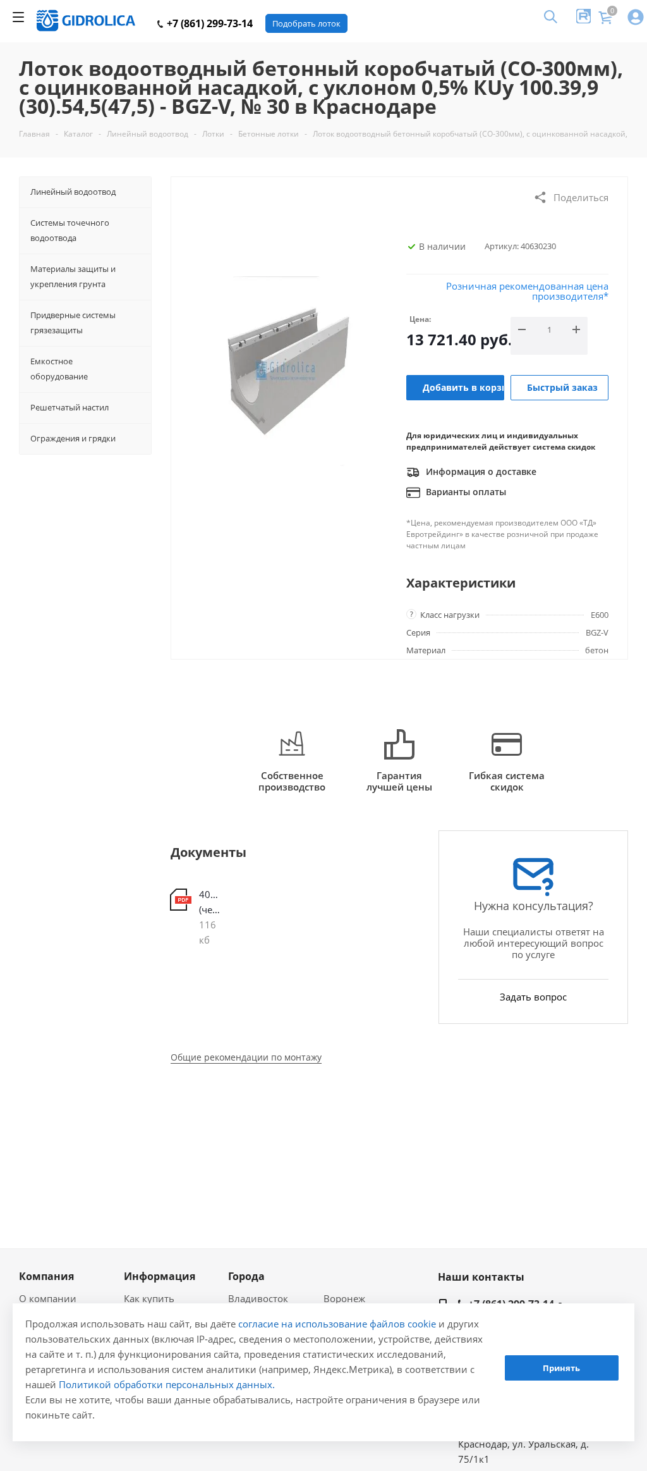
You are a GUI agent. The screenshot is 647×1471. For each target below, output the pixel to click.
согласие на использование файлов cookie (337, 1323)
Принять (561, 1368)
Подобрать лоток (306, 23)
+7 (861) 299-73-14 (208, 23)
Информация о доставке (479, 471)
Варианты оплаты (464, 492)
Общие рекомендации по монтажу (246, 1057)
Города (246, 1276)
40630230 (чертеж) (211, 902)
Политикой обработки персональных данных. (167, 1384)
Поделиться (580, 197)
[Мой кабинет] (635, 18)
